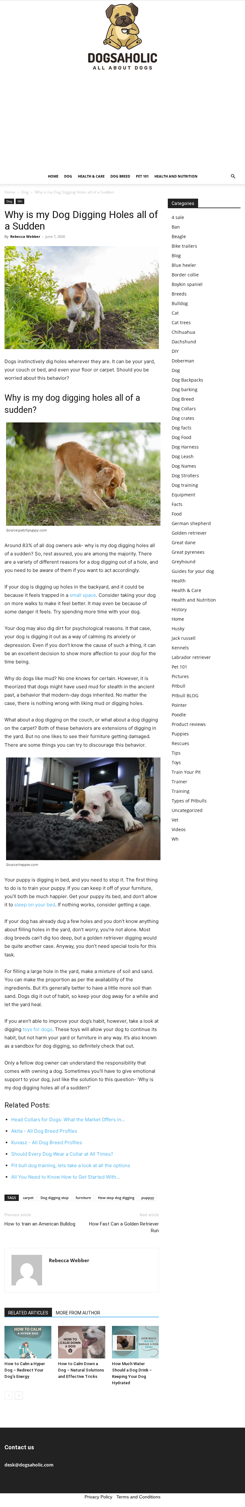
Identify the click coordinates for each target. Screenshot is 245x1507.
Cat (175, 313)
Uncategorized (187, 810)
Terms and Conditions (138, 1496)
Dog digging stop (55, 1197)
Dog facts (181, 428)
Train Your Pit (186, 772)
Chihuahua (183, 332)
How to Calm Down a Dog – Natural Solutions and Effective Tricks (81, 1370)
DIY (175, 351)
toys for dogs (37, 1029)
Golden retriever (189, 533)
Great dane (184, 542)
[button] (233, 176)
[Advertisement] (122, 120)
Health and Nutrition (175, 176)
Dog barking (184, 389)
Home (53, 176)
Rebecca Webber (25, 236)
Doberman (183, 361)
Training (180, 791)
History (179, 609)
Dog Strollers (185, 475)
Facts (177, 504)
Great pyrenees (188, 552)
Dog (68, 176)
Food (177, 514)
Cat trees (181, 322)
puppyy (147, 1197)
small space (83, 595)
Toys (176, 762)
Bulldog (180, 303)
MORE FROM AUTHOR (78, 1312)
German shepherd (191, 523)
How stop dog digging (116, 1197)
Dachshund (184, 342)
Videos (179, 829)
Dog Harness (185, 447)
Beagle (179, 236)
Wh (20, 201)
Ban (176, 227)
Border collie (185, 275)
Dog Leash (183, 456)
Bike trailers (184, 246)
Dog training (185, 485)
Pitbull (178, 686)
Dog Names (184, 466)
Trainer (179, 782)
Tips (176, 753)
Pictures (180, 676)
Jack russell (184, 638)
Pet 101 (142, 176)
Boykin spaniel (187, 284)
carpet (28, 1197)
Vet (175, 820)
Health (179, 581)
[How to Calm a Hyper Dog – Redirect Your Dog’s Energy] (27, 1342)
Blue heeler (184, 265)
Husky (178, 628)
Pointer (179, 705)
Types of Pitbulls (189, 801)
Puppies (180, 734)
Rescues (180, 743)
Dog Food (181, 437)
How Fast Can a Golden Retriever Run (124, 1227)
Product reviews (189, 724)
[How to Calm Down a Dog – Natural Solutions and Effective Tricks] (81, 1342)
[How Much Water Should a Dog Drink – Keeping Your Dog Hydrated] (135, 1342)
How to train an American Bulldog (39, 1224)
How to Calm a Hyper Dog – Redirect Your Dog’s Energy (24, 1370)
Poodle (179, 715)
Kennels (180, 648)
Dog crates (183, 418)
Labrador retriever (191, 657)
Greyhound (184, 562)
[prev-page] (8, 1396)
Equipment (183, 495)
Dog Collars (184, 409)
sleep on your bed (34, 905)
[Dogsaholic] (122, 37)
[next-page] (19, 1396)
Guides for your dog (193, 571)
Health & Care (91, 176)
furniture (83, 1197)
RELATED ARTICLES (28, 1312)
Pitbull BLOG (185, 695)
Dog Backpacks (187, 380)
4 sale (178, 217)
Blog (176, 255)
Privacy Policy (98, 1496)
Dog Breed (120, 176)
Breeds (179, 294)
